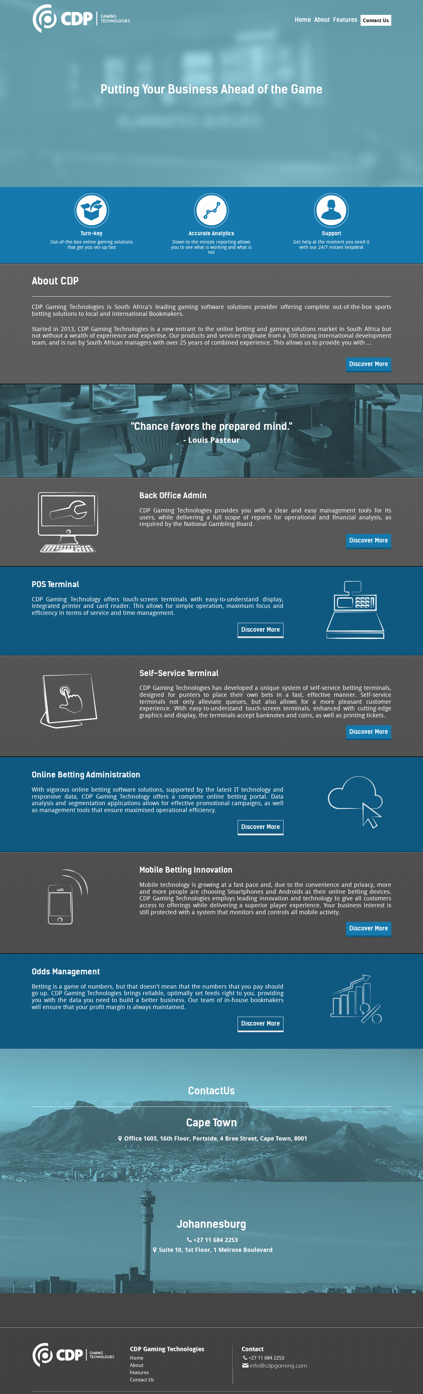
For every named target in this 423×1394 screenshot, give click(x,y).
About (322, 19)
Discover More (368, 364)
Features (345, 19)
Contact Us (376, 20)
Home (303, 19)
